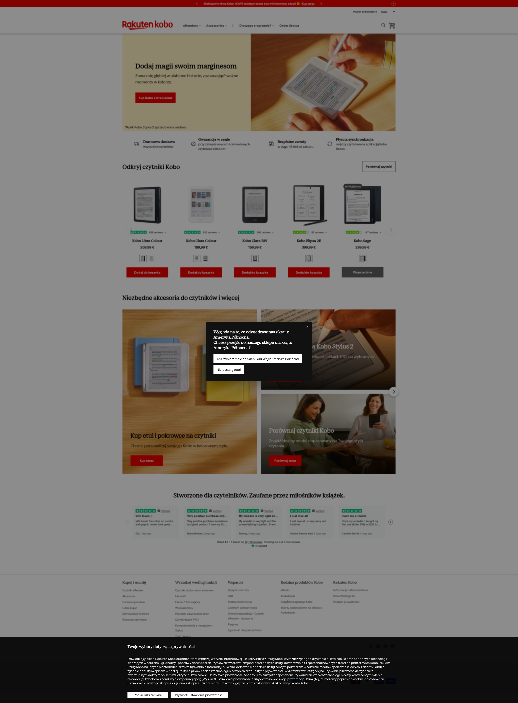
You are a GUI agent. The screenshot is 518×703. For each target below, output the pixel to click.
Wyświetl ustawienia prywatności (199, 695)
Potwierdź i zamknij (148, 695)
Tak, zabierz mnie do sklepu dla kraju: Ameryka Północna (258, 359)
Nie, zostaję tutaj (229, 369)
